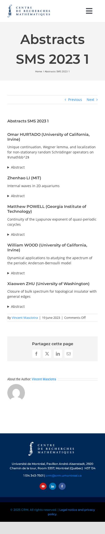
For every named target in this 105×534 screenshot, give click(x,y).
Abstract (18, 167)
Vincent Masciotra (25, 317)
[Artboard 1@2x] (52, 442)
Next (90, 99)
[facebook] (62, 486)
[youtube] (43, 486)
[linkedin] (52, 486)
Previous (75, 99)
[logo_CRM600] (29, 5)
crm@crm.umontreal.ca (64, 475)
